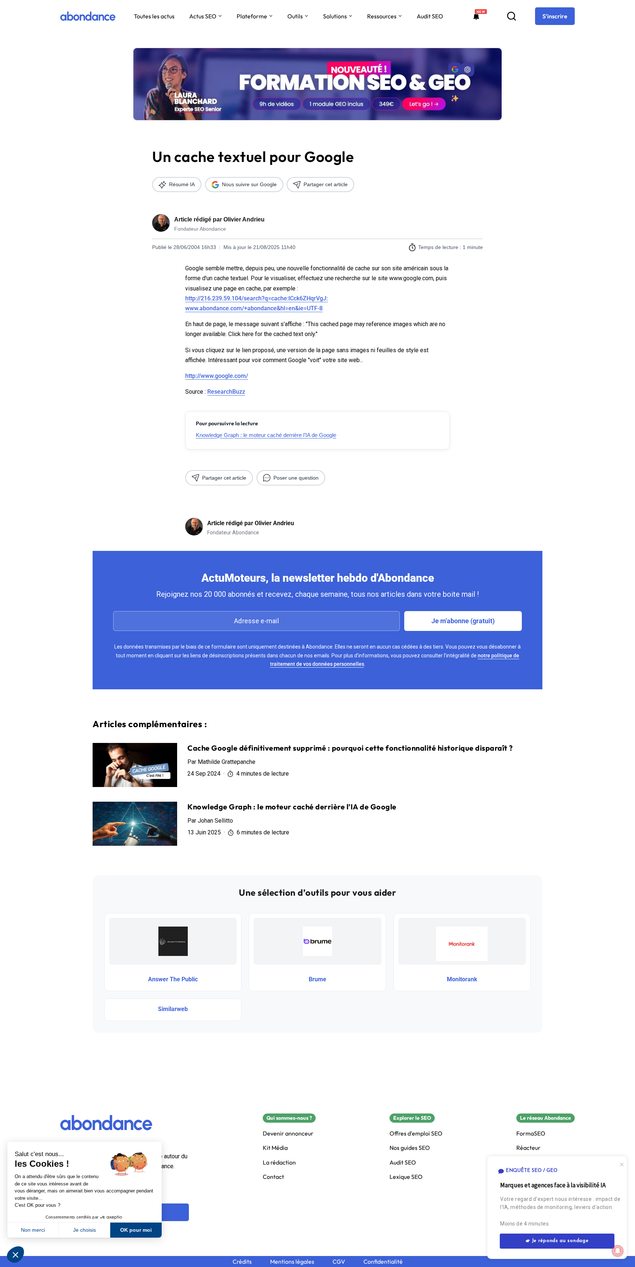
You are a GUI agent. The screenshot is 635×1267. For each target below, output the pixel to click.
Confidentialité (383, 1261)
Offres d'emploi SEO (416, 1133)
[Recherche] (511, 16)
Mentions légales (292, 1261)
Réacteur (528, 1147)
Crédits (242, 1261)
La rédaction (279, 1162)
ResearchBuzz (226, 391)
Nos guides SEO (410, 1147)
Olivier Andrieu (244, 219)
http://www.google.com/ (216, 375)
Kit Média (275, 1147)
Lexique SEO (406, 1176)
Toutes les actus (154, 16)
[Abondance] (87, 16)
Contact (273, 1176)
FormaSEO (530, 1133)
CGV (339, 1261)
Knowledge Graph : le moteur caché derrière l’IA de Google (266, 435)
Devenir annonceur (288, 1133)
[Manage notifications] (618, 1251)
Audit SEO (430, 16)
